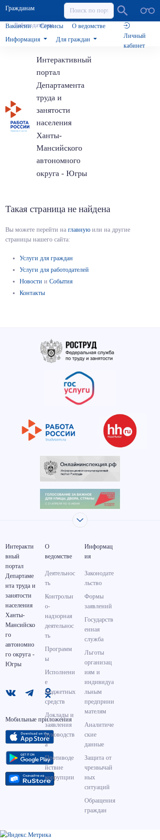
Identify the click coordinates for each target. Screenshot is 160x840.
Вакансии (18, 26)
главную (79, 229)
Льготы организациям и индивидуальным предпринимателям (99, 682)
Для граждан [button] (74, 39)
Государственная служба (98, 629)
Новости (31, 281)
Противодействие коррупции (59, 767)
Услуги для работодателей (54, 269)
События (60, 281)
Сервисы (51, 26)
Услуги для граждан (46, 258)
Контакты (32, 293)
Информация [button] (23, 39)
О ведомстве (88, 26)
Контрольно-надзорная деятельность (59, 616)
